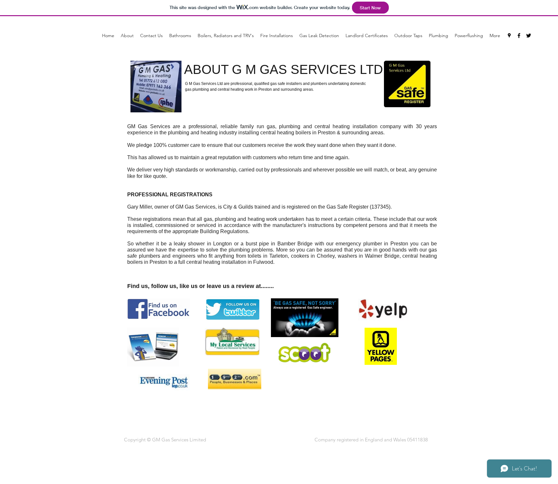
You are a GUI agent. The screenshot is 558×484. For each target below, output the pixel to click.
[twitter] (528, 35)
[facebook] (519, 35)
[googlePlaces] (509, 35)
